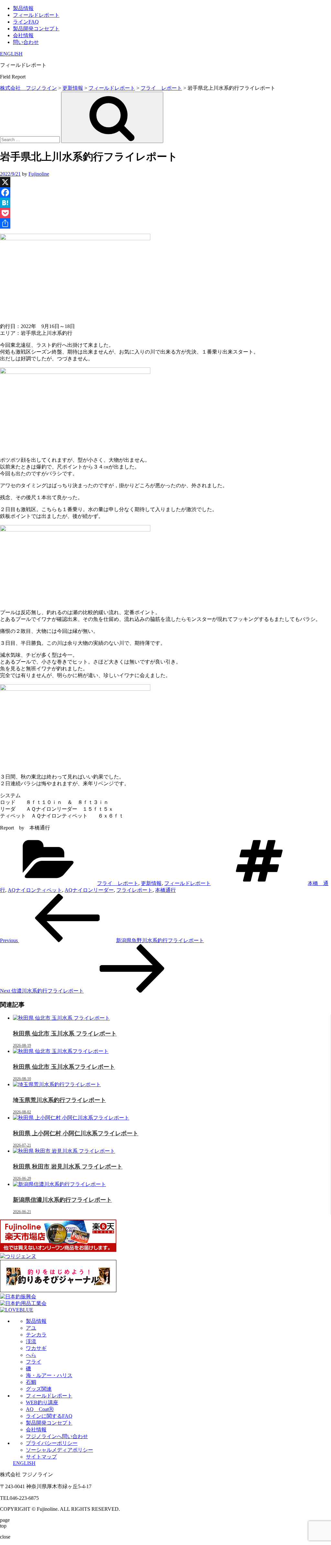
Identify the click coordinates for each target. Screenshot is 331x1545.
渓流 (31, 1341)
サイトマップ (41, 1456)
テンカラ (36, 1334)
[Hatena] (165, 203)
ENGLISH (11, 54)
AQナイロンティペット (35, 890)
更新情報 (151, 883)
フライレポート (134, 890)
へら (31, 1355)
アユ (31, 1328)
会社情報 (23, 35)
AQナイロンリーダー (89, 890)
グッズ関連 (39, 1389)
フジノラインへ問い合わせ (57, 1436)
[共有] (165, 223)
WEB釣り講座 (42, 1402)
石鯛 (31, 1382)
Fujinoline (38, 174)
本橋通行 (165, 890)
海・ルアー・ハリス (49, 1375)
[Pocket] (165, 213)
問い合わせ (26, 42)
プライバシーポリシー (52, 1443)
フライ (33, 1362)
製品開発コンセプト (36, 28)
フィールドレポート (36, 15)
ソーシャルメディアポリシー (59, 1450)
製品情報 (23, 8)
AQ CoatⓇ (40, 1409)
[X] (165, 182)
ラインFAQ (26, 22)
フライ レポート (117, 883)
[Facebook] (165, 192)
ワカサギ (36, 1348)
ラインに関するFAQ (49, 1416)
